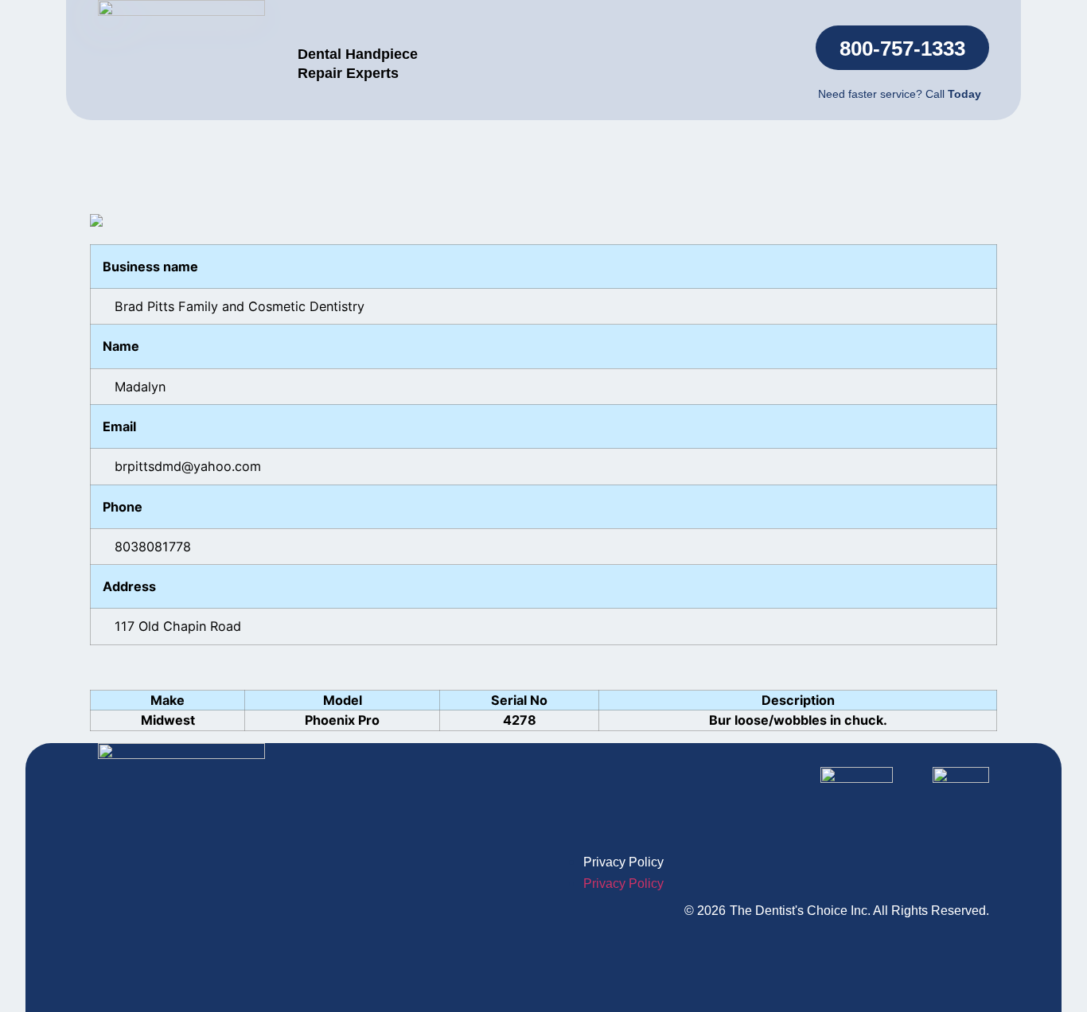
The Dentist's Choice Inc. (800, 910)
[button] (902, 47)
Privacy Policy (623, 862)
